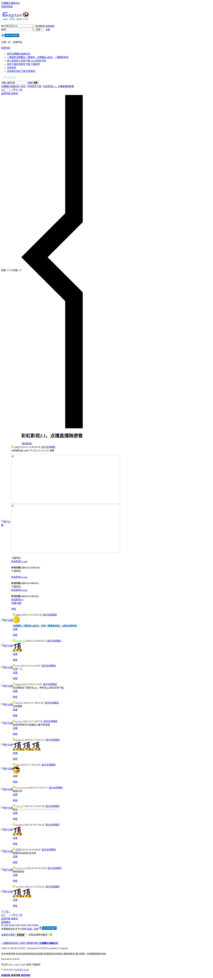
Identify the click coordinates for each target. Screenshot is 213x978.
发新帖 (14, 93)
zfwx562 (19, 703)
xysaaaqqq (21, 641)
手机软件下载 (34, 86)
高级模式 (5, 922)
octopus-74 (21, 868)
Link (17, 925)
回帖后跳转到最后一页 (40, 935)
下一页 (18, 90)
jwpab (18, 684)
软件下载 (23, 64)
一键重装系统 (8, 943)
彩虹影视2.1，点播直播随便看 (58, 86)
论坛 (23, 86)
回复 (19, 603)
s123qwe (20, 824)
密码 (3, 29)
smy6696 (20, 886)
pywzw (19, 721)
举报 (13, 609)
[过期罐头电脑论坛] (15, 19)
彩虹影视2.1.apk (19, 561)
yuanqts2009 (21, 787)
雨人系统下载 (22, 943)
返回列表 (5, 93)
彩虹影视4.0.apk (19, 590)
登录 (29, 929)
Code (29, 925)
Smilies (35, 925)
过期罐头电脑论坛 (10, 3)
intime (18, 615)
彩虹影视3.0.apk (19, 577)
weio (18, 765)
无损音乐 (21, 71)
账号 (3, 26)
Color (6, 925)
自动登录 (40, 26)
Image (12, 925)
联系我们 (34, 943)
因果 (18, 849)
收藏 (13, 603)
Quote (23, 925)
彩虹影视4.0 (17, 599)
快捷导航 (5, 48)
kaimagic (20, 740)
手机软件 (11, 67)
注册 (47, 29)
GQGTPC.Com (21, 969)
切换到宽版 (7, 6)
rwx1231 (20, 806)
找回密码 (50, 26)
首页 (18, 54)
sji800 (17, 447)
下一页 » (5, 911)
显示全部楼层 (48, 447)
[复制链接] (26, 443)
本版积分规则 (8, 935)
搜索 (30, 83)
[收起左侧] (52, 427)
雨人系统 (26, 61)
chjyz (18, 666)
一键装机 (37, 57)
